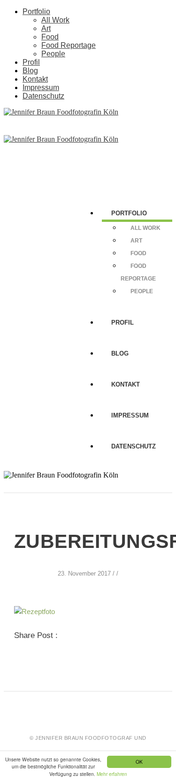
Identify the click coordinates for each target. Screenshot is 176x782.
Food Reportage (68, 45)
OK (139, 761)
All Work (55, 20)
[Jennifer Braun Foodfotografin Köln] (61, 112)
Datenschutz (43, 96)
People (53, 54)
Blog (30, 71)
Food (50, 37)
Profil (31, 62)
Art (46, 28)
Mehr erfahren (112, 773)
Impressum (41, 87)
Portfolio (36, 11)
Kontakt (35, 79)
